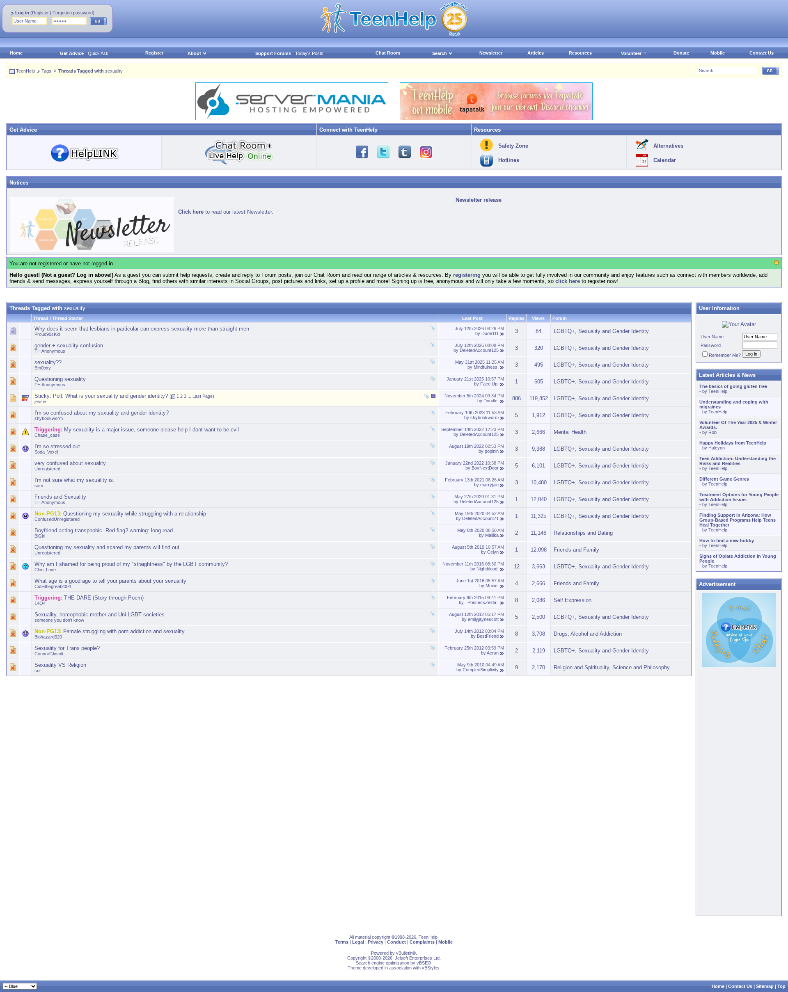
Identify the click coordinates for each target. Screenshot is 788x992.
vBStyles (431, 967)
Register (40, 12)
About (194, 53)
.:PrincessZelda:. (482, 602)
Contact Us (761, 52)
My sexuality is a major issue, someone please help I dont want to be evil (151, 429)
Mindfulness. (486, 367)
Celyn (493, 552)
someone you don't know (59, 620)
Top (781, 986)
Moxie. (492, 585)
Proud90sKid (47, 334)
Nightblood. (487, 568)
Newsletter (490, 52)
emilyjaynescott (483, 619)
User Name (712, 336)
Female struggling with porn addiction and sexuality (124, 631)
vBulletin (404, 953)
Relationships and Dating (583, 533)
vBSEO (424, 962)
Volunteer (631, 53)
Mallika (492, 535)
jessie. (40, 401)
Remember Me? (725, 355)
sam (38, 485)
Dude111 (490, 333)
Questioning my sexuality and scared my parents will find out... (109, 547)
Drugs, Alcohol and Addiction (588, 634)
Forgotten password (73, 12)
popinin (492, 451)
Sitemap (765, 986)
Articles (535, 52)
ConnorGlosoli (48, 653)
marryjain (489, 484)
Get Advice (72, 53)
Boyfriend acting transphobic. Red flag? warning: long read (103, 530)
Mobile (717, 52)
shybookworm (48, 418)
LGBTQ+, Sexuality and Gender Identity (601, 331)
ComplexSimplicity (481, 669)
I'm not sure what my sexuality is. (74, 480)
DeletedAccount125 (479, 350)
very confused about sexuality (70, 463)
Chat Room (388, 52)
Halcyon (716, 447)
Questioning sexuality (60, 379)
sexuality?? (48, 362)
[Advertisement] (252, 733)
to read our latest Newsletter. (225, 212)
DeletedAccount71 (480, 518)
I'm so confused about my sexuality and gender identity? (101, 413)
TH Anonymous (49, 351)
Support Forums (273, 53)
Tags (46, 70)
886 (516, 398)
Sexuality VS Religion (60, 665)
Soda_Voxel (46, 451)
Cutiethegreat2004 (52, 586)
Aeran (493, 652)
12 (517, 566)
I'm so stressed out (57, 446)
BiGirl (39, 536)
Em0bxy (42, 367)
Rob (712, 432)
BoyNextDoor (485, 467)
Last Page (202, 396)
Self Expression (572, 600)
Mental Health (570, 432)
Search (439, 53)
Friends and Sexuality (60, 497)
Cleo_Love (45, 569)
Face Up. (489, 383)
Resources (580, 52)
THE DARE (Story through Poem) (104, 598)
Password (711, 345)
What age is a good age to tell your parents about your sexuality (110, 581)
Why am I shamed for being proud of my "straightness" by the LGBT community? (131, 564)
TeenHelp (25, 70)
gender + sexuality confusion (68, 345)
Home (16, 52)
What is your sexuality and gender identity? (116, 396)
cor (37, 670)
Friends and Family (576, 550)
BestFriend (488, 636)
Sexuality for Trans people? (67, 648)
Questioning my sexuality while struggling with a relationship (134, 514)
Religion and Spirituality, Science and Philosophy (612, 667)
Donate (681, 52)
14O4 (40, 603)
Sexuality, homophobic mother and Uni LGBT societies (99, 614)
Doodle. (491, 400)
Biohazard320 (48, 636)
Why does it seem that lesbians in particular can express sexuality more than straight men (141, 329)
